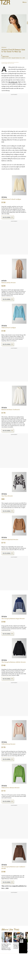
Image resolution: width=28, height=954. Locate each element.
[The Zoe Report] (5, 2)
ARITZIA (27, 22)
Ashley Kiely (6, 56)
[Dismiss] (25, 940)
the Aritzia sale (13, 82)
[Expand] (20, 940)
